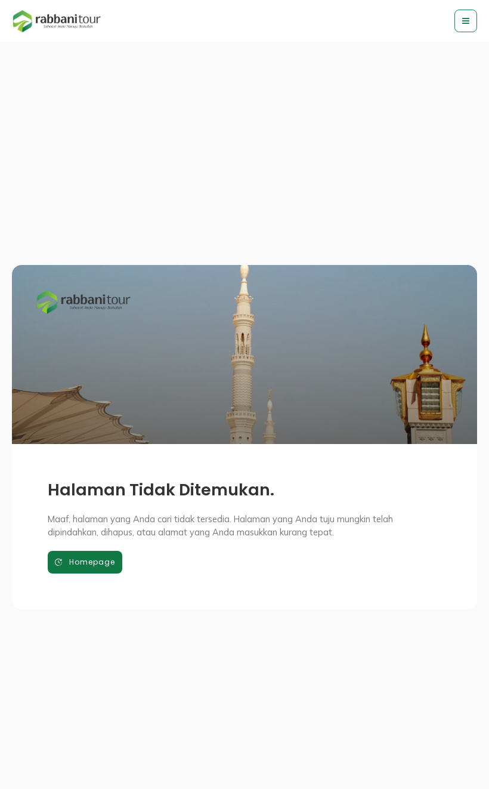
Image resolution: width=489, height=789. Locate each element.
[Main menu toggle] (465, 21)
